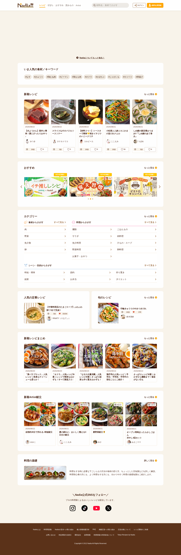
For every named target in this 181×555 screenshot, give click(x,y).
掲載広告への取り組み (107, 529)
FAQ (94, 529)
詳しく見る (149, 460)
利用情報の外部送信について (104, 535)
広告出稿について (124, 529)
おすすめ (59, 5)
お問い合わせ (51, 535)
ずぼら (50, 5)
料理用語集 (48, 529)
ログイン (141, 5)
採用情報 (87, 535)
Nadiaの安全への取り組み (64, 529)
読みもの (70, 5)
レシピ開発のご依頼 (141, 529)
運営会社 (78, 535)
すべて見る (59, 222)
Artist (78, 5)
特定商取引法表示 (65, 535)
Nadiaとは (37, 529)
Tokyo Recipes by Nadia (126, 535)
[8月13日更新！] (135, 187)
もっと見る (149, 94)
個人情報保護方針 (83, 529)
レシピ (42, 5)
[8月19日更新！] (45, 187)
